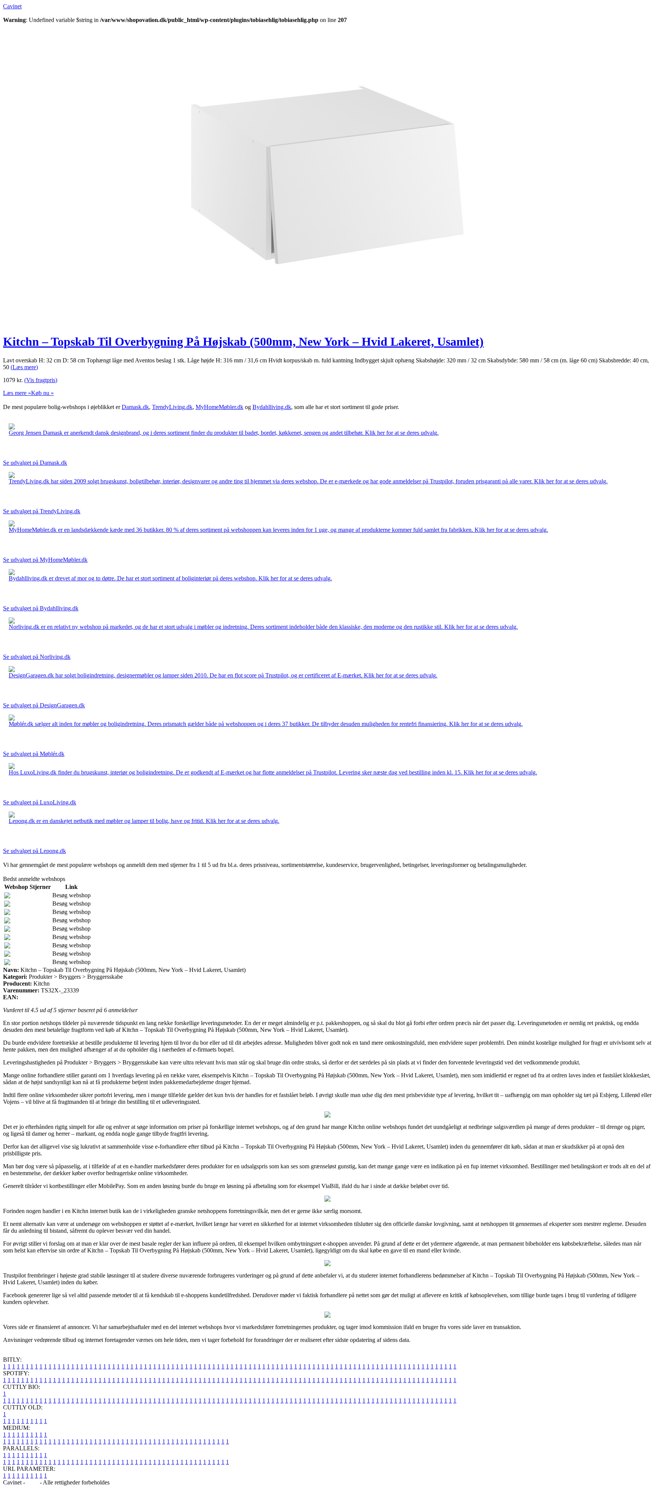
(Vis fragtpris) (40, 380)
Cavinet (12, 6)
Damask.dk (135, 407)
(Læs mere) (24, 367)
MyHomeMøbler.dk (219, 407)
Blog (32, 1482)
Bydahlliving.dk (271, 407)
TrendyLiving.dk (172, 407)
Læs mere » (17, 393)
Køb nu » (42, 393)
